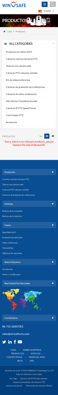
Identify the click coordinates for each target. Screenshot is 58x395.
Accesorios (11, 122)
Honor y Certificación (11, 274)
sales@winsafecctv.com (15, 333)
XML (32, 360)
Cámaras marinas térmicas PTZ (22, 58)
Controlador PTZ (14, 115)
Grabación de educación (12, 237)
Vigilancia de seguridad (12, 253)
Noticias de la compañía (12, 211)
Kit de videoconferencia (18, 79)
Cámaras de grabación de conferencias (25, 86)
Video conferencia (9, 243)
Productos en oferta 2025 (19, 51)
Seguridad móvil (9, 232)
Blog (20, 360)
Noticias (35, 353)
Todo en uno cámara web (18, 65)
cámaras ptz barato (14, 386)
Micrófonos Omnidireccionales (21, 101)
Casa (9, 31)
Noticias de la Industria (12, 216)
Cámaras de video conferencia (21, 94)
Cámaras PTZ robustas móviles (22, 72)
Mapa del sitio (37, 357)
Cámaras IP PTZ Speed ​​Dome (21, 108)
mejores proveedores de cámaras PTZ (29, 382)
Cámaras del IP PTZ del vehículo (33, 378)
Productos (17, 353)
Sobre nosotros (32, 350)
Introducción (7, 269)
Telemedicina (7, 248)
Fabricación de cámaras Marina (39, 386)
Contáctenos (14, 357)
